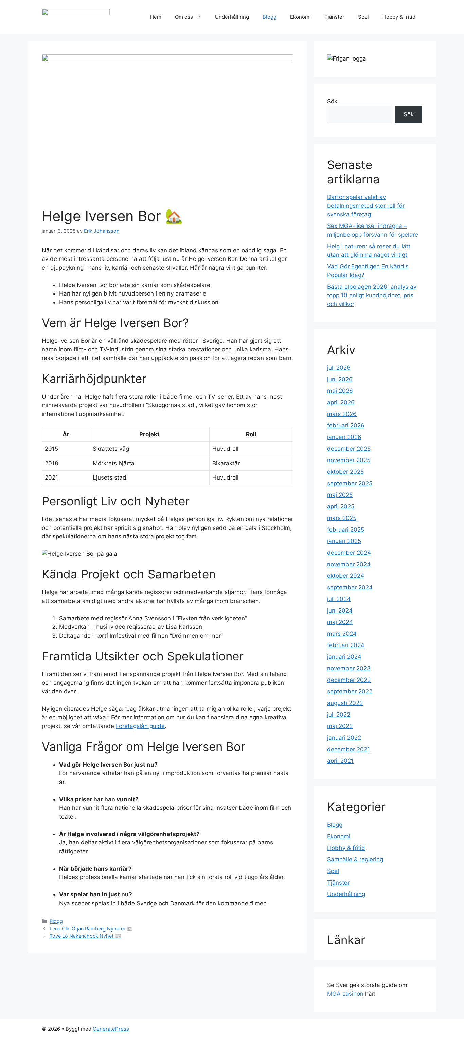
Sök (332, 101)
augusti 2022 (345, 703)
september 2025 (349, 483)
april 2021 (340, 760)
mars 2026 (342, 413)
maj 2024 (340, 622)
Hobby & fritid (398, 17)
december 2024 (349, 552)
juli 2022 (338, 714)
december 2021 (348, 749)
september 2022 (349, 691)
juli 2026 (339, 367)
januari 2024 (344, 656)
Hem (155, 17)
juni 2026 (340, 379)
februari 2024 (345, 645)
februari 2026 (345, 425)
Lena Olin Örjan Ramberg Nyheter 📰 (91, 929)
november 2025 (348, 460)
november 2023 (349, 668)
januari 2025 (344, 541)
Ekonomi (300, 17)
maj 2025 (340, 494)
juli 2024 (339, 599)
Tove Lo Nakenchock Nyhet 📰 (85, 936)
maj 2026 (340, 390)
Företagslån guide (140, 726)
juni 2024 (340, 610)
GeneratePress (111, 1029)
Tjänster (334, 17)
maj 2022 (340, 726)
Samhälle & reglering (355, 859)
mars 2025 (341, 518)
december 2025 (349, 448)
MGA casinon (345, 993)
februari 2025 (345, 529)
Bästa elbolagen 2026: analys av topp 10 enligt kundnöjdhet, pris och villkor (371, 295)
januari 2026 (344, 437)
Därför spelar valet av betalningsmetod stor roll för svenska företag (366, 206)
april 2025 (340, 506)
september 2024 (350, 587)
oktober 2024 (345, 575)
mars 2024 (342, 633)
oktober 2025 (345, 471)
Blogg (269, 17)
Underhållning (232, 17)
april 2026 (341, 402)
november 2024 (349, 564)
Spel (363, 17)
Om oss (184, 17)
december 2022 (349, 679)
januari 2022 (344, 737)
